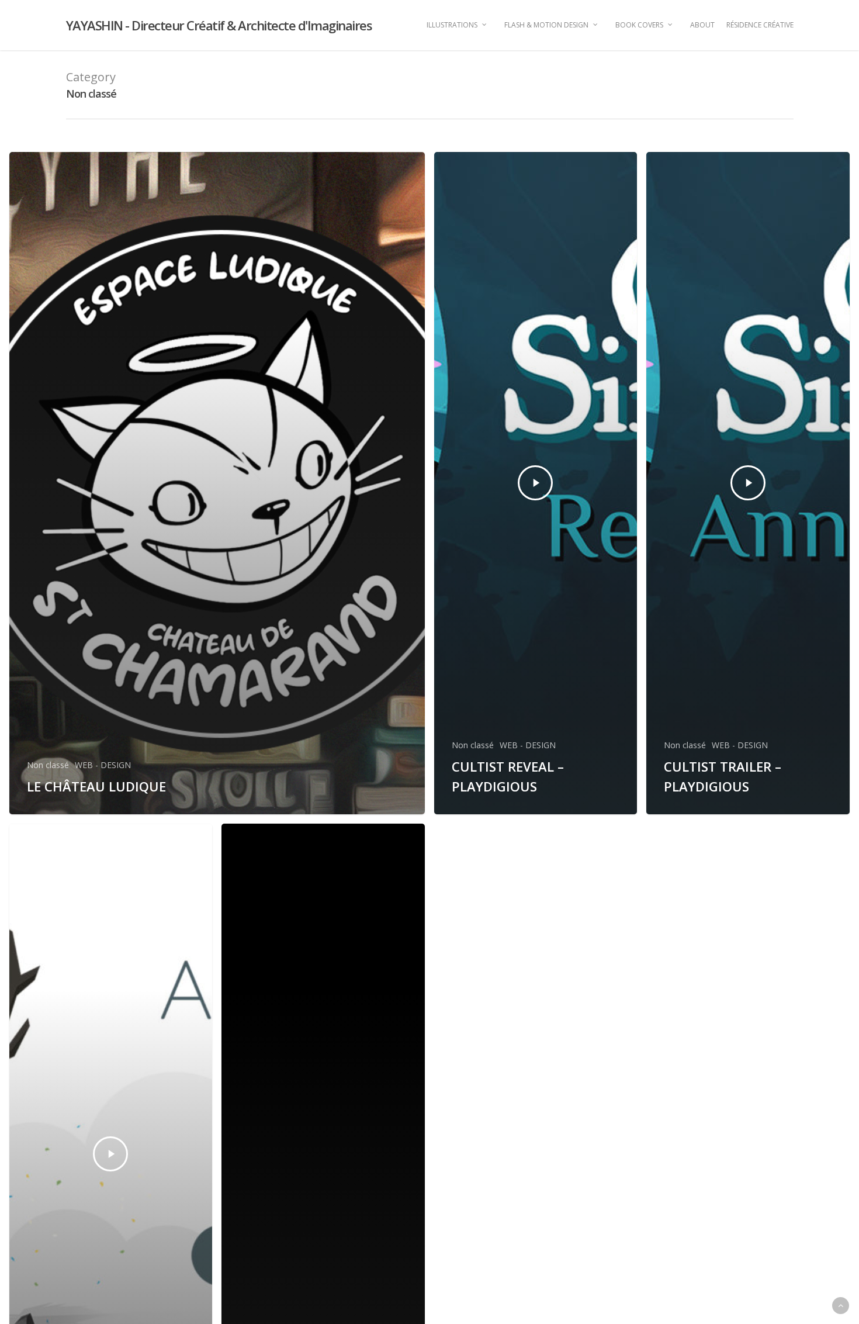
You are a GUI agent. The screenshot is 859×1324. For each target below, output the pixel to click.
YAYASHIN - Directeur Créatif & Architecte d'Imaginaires (219, 25)
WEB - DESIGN (103, 764)
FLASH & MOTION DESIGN (546, 25)
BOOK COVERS (639, 25)
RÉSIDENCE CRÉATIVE (760, 25)
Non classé (48, 764)
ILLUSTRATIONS (452, 25)
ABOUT (702, 25)
